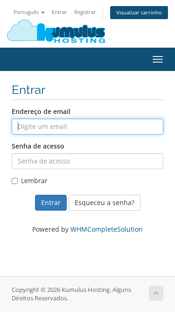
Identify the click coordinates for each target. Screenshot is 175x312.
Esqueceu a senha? (104, 202)
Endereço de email (41, 111)
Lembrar (34, 180)
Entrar (59, 11)
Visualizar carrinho (139, 12)
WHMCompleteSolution (106, 229)
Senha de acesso (38, 146)
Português (27, 11)
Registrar (85, 11)
